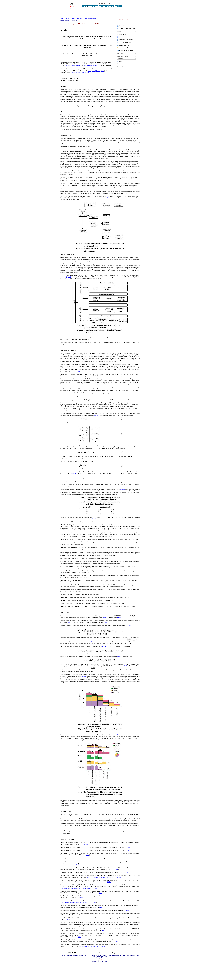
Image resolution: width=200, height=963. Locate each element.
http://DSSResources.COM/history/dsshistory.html (74, 902)
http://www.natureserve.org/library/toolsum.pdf (100, 877)
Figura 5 (119, 735)
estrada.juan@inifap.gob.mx (92, 65)
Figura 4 (84, 676)
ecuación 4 (94, 475)
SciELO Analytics (124, 26)
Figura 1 (109, 198)
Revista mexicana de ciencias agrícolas (78, 19)
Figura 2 (68, 277)
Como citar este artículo (126, 42)
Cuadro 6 (106, 622)
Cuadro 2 (74, 473)
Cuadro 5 (69, 622)
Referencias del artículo (126, 39)
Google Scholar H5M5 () (127, 28)
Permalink (121, 67)
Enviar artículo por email (126, 50)
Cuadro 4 (120, 617)
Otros (120, 61)
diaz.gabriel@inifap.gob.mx (96, 71)
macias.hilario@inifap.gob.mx (73, 65)
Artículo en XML (123, 37)
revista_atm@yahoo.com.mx (100, 961)
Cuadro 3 (122, 489)
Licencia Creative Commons (125, 953)
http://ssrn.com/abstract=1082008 (88, 946)
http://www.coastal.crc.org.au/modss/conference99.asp (75, 888)
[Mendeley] (118, 61)
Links (86, 844)
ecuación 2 (67, 445)
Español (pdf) (123, 34)
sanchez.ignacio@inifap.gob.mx (80, 72)
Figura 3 (93, 519)
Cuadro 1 (79, 371)
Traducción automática (125, 48)
